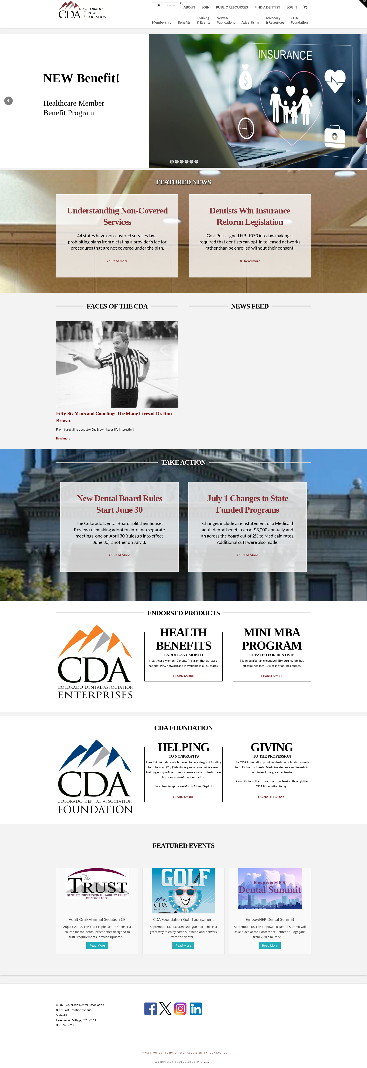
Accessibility (197, 1052)
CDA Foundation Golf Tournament (183, 919)
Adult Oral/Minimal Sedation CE (97, 919)
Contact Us (218, 1052)
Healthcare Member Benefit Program (73, 108)
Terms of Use (175, 1052)
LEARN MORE (183, 676)
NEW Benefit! (81, 78)
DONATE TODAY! (271, 797)
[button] (363, 4)
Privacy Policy (151, 1052)
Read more (120, 261)
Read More (121, 555)
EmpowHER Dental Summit (270, 919)
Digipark (206, 1062)
